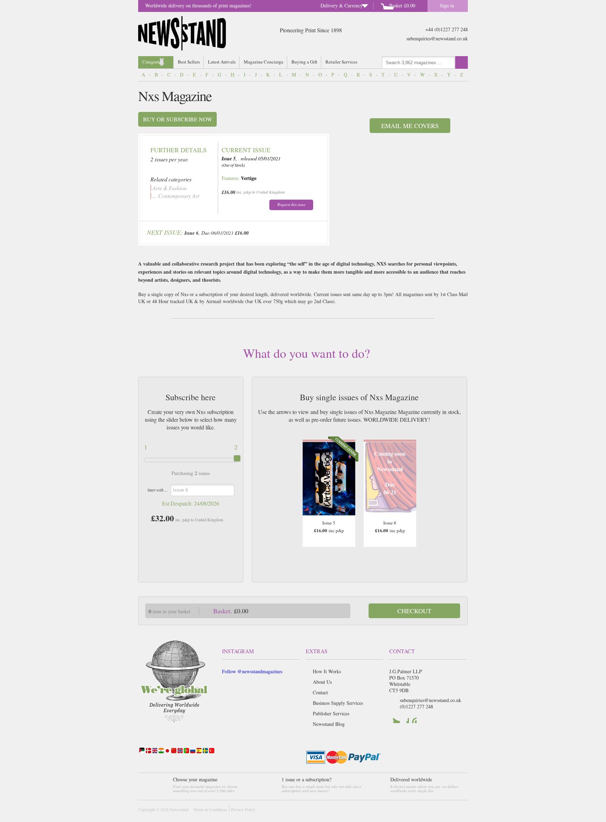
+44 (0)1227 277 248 (446, 29)
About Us (322, 682)
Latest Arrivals (222, 62)
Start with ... (157, 490)
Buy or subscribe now (177, 119)
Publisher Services (331, 713)
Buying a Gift (304, 62)
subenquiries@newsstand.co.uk (437, 38)
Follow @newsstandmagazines (252, 671)
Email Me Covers (410, 125)
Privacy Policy (243, 809)
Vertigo (248, 178)
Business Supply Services (338, 703)
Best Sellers (189, 62)
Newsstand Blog (329, 724)
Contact (320, 692)
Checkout (414, 611)
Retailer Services (341, 62)
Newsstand (179, 809)
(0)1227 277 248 (416, 706)
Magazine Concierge (263, 62)
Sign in (447, 5)
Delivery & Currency (342, 5)
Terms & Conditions (210, 809)
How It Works (327, 671)
